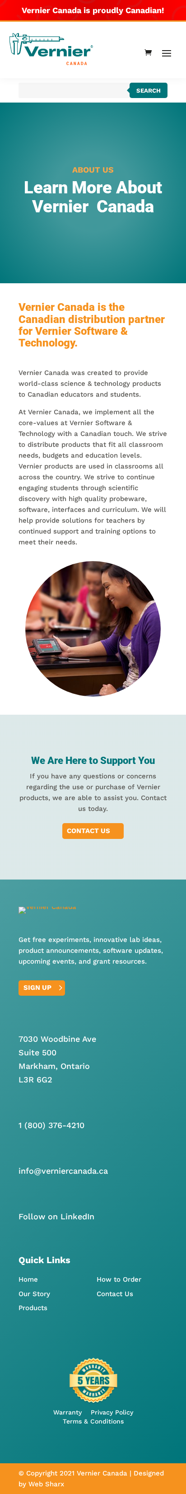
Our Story (34, 1294)
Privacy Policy (112, 1412)
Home (28, 1279)
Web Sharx (46, 1484)
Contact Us (88, 831)
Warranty (67, 1412)
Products (33, 1308)
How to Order (119, 1279)
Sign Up (37, 988)
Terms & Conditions (93, 1421)
